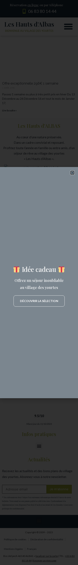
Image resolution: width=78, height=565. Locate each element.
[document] (39, 282)
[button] (72, 172)
